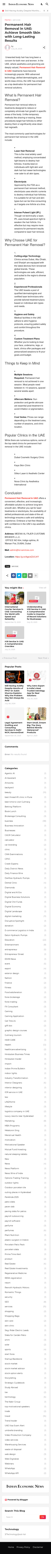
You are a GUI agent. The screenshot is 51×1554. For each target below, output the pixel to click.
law (25, 1097)
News (25, 1163)
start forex (25, 1354)
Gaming (25, 1011)
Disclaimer (38, 1547)
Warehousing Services (25, 1444)
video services (25, 1440)
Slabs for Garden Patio (25, 1335)
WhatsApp (25, 1468)
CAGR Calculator (25, 835)
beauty (25, 792)
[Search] (47, 4)
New (25, 1159)
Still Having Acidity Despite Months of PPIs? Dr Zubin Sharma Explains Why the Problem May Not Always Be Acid (23, 10)
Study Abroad (25, 1387)
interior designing (25, 1087)
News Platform (25, 1168)
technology (25, 1397)
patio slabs (25, 1202)
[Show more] (35, 575)
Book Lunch (25, 811)
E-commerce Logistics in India (25, 930)
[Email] (30, 575)
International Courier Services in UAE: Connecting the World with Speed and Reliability (14, 613)
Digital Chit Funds (25, 902)
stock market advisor (25, 1368)
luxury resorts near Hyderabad (25, 1116)
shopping (25, 1311)
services (16, 20)
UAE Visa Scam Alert (25, 1425)
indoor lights (25, 1073)
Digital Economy (25, 906)
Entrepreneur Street (25, 954)
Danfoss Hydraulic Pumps (25, 878)
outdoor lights (25, 1183)
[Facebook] (13, 575)
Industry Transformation (25, 1078)
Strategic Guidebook (25, 1383)
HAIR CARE (25, 1040)
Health (25, 1045)
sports (25, 1349)
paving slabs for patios (25, 1211)
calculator (25, 840)
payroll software (25, 1221)
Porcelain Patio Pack (25, 1244)
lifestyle (25, 1106)
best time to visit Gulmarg (25, 802)
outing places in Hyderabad (25, 1192)
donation (25, 926)
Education (25, 940)
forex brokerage (25, 997)
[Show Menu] (3, 4)
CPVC (25, 859)
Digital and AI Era (25, 892)
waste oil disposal (25, 1449)
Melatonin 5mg (25, 1130)
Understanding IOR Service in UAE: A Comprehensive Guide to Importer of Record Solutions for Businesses (36, 613)
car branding (25, 845)
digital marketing (25, 916)
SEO (25, 1302)
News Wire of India (25, 1173)
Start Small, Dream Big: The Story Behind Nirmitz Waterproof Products (36, 727)
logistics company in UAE (25, 1111)
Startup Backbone (25, 1359)
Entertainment (25, 945)
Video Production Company (25, 1435)
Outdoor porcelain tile (25, 1187)
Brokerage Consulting (25, 816)
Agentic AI (25, 773)
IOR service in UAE (25, 1092)
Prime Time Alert (25, 1254)
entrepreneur (25, 949)
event (25, 964)
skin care (25, 1321)
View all (42, 588)
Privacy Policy (23, 1547)
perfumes (25, 1230)
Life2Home (25, 1102)
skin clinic (25, 1325)
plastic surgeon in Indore (25, 1240)
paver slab (25, 1206)
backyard (25, 787)
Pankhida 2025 (25, 1197)
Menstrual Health (25, 1135)
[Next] (47, 10)
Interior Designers (25, 1083)
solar (25, 1344)
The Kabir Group (25, 1402)
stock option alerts (25, 1373)
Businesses (25, 830)
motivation (25, 1140)
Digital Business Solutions (25, 897)
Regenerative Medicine (25, 1273)
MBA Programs (25, 1126)
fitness (25, 987)
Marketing (25, 1121)
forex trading (25, 1002)
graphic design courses (25, 1030)
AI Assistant (25, 778)
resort (25, 1283)
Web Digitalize (25, 1459)
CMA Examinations (25, 854)
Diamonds (25, 887)
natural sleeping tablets (25, 1154)
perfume (25, 1225)
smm (25, 1340)
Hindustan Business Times (25, 1054)
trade (25, 1411)
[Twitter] (19, 575)
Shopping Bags (25, 1316)
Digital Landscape (25, 911)
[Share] (44, 47)
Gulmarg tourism (25, 1035)
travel (25, 1416)
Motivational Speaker (25, 1144)
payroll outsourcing (25, 1216)
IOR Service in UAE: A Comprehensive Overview (14, 644)
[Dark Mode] (42, 4)
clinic (25, 849)
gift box (25, 1025)
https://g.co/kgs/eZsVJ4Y (27, 556)
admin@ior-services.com (22, 549)
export (25, 968)
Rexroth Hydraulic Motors (25, 1287)
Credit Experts (25, 864)
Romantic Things (25, 1292)
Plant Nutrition (25, 1235)
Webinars (25, 1464)
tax (25, 1392)
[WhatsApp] (24, 575)
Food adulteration (25, 992)
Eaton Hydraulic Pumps (25, 935)
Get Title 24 (25, 1021)
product (25, 1259)
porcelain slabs (25, 1249)
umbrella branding (25, 1430)
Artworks (25, 783)
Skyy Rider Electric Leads (25, 1330)
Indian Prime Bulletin (25, 1068)
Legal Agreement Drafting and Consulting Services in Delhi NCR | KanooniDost (14, 727)
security (25, 1297)
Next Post (42, 658)
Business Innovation (25, 825)
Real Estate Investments (25, 1268)
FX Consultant (25, 1006)
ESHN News (25, 959)
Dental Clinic (25, 883)
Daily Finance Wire (25, 873)
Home (8, 20)
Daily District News (25, 868)
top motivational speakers (25, 1406)
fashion (25, 978)
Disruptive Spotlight (25, 921)
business (25, 821)
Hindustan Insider (25, 1059)
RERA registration (25, 1278)
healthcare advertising (25, 1049)
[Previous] (44, 10)
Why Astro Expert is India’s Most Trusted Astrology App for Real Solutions (36, 691)
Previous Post (10, 658)
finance (25, 983)
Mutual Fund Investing (25, 1149)
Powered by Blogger (17, 1499)
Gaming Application (25, 1016)
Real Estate (25, 1264)
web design (25, 1454)
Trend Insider (25, 1421)
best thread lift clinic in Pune (25, 797)
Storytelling (25, 1378)
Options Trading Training (25, 1178)
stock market (25, 1363)
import (25, 1064)
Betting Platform (25, 806)
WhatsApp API (25, 1473)
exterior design (25, 973)
